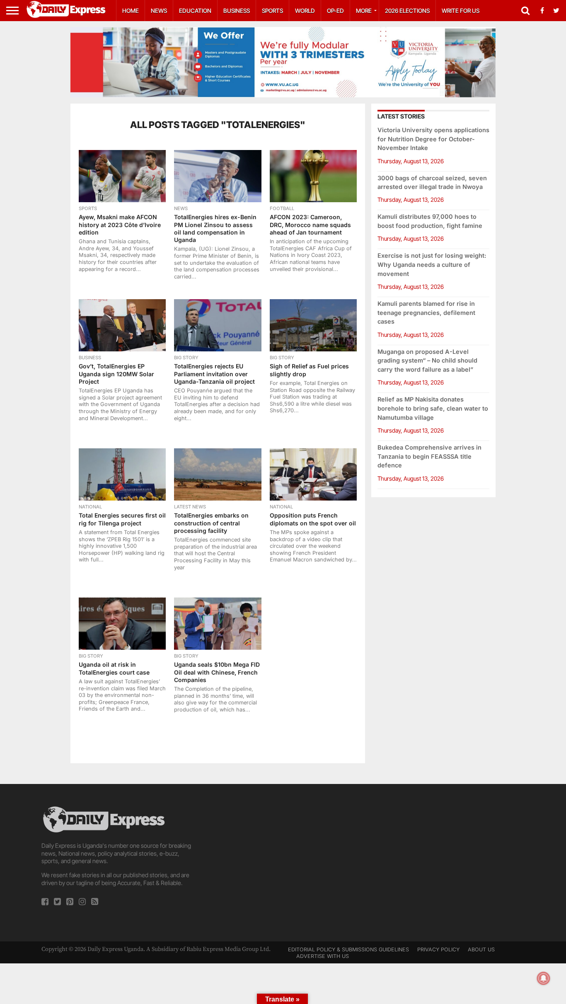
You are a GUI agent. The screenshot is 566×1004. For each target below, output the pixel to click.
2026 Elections (407, 10)
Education (195, 10)
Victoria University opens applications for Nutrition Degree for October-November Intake (433, 139)
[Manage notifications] (543, 978)
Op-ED (335, 10)
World (305, 10)
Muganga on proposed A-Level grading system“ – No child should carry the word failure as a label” (427, 360)
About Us (481, 949)
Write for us (460, 10)
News (159, 10)
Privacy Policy (438, 949)
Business (236, 10)
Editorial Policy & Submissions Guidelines (348, 949)
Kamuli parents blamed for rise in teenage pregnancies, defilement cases (426, 312)
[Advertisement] (283, 863)
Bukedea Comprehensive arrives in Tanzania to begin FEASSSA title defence (429, 456)
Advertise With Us (322, 956)
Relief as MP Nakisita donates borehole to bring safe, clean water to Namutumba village (432, 408)
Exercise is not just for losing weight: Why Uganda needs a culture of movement (431, 264)
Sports (272, 10)
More (364, 10)
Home (130, 10)
